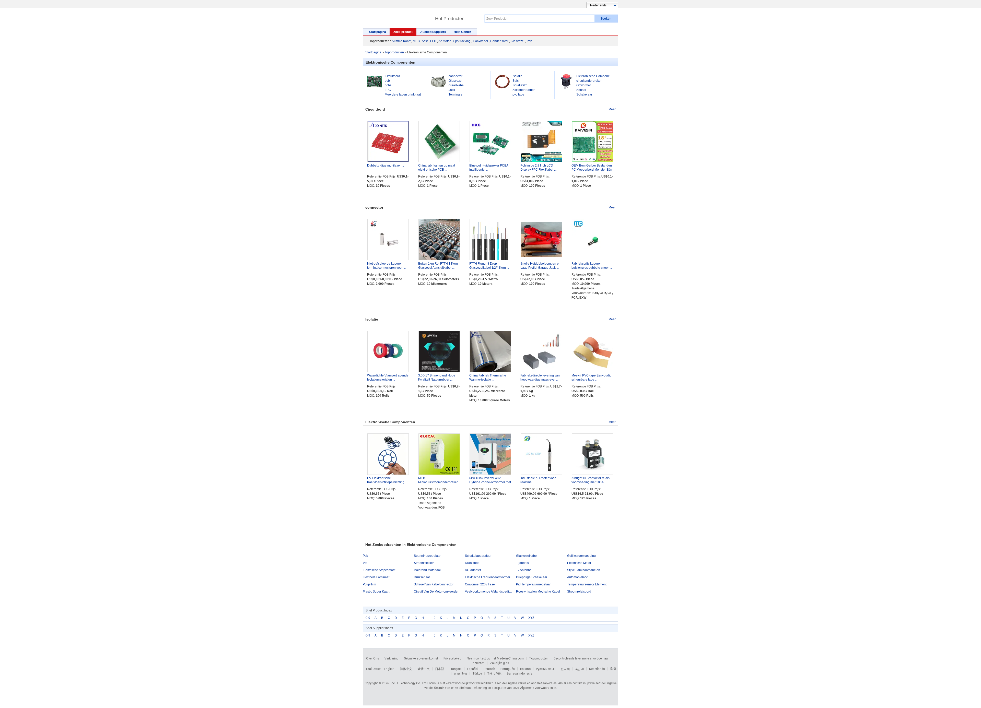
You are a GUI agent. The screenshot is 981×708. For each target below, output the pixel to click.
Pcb (529, 41)
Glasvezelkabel (527, 556)
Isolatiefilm (519, 85)
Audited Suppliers (433, 32)
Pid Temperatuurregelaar (533, 584)
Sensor (581, 90)
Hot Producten (449, 18)
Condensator (499, 41)
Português (507, 669)
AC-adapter (473, 570)
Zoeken (606, 18)
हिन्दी (613, 669)
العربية (579, 669)
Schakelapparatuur (478, 556)
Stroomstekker (424, 563)
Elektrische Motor (579, 563)
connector (455, 76)
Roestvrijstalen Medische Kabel (538, 591)
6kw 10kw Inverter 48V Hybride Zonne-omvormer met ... (490, 482)
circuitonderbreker (589, 80)
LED (433, 41)
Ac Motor (444, 41)
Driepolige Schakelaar (531, 577)
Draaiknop (472, 563)
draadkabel (456, 85)
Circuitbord (392, 76)
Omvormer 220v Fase (480, 584)
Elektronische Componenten (596, 76)
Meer (612, 109)
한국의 (565, 669)
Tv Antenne (524, 570)
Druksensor (422, 577)
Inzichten (478, 663)
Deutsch (489, 669)
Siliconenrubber (523, 90)
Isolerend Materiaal (427, 570)
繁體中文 (423, 669)
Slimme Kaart (401, 41)
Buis (515, 80)
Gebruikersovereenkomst (421, 658)
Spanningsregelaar (427, 556)
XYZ (531, 618)
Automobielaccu (578, 577)
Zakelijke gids (499, 663)
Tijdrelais (522, 563)
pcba (388, 85)
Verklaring (391, 658)
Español (472, 669)
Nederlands (597, 669)
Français (456, 669)
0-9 (368, 618)
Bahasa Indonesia (519, 673)
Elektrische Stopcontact (379, 570)
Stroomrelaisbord (579, 591)
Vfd (365, 563)
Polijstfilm (369, 584)
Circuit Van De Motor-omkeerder (436, 591)
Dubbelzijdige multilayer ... (385, 165)
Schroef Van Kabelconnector (433, 584)
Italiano (525, 669)
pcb (387, 80)
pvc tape (518, 94)
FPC (388, 90)
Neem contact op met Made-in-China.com (495, 658)
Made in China (395, 16)
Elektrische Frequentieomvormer (487, 577)
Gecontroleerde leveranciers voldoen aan (582, 658)
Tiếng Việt (494, 673)
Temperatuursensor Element (586, 584)
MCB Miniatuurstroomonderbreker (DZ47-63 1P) (438, 482)
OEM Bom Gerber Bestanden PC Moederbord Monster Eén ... (591, 169)
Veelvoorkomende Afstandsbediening (490, 591)
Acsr (425, 41)
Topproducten (538, 658)
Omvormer (583, 85)
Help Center (462, 32)
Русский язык (545, 669)
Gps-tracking (462, 41)
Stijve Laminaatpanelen (583, 570)
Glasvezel (517, 41)
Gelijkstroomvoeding (581, 556)
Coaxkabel (480, 41)
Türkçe (477, 673)
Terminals (455, 94)
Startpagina (377, 32)
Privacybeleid (452, 658)
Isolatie (517, 76)
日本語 (439, 669)
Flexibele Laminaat (376, 577)
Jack (452, 90)
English (389, 669)
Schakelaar (584, 94)
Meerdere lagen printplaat (403, 94)
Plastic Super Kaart (376, 591)
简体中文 (406, 669)
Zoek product (403, 32)
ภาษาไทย (460, 673)
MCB (416, 41)
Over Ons (372, 658)
